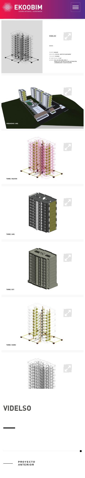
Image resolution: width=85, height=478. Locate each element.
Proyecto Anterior (26, 463)
